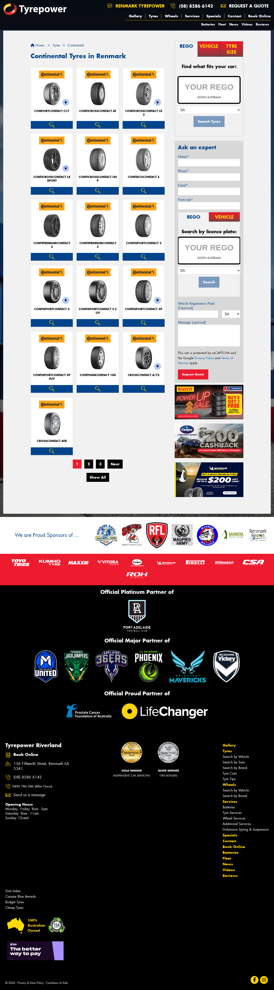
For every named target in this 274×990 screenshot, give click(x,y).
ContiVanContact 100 (98, 375)
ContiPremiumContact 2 (51, 245)
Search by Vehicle (236, 756)
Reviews (262, 24)
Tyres (153, 16)
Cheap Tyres (14, 907)
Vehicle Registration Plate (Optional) (196, 305)
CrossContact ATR (52, 441)
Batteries (208, 24)
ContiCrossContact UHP (98, 178)
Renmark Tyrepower (139, 6)
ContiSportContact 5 (52, 309)
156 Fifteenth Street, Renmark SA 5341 (41, 766)
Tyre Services (232, 813)
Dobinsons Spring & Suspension (246, 829)
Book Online (259, 16)
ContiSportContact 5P (143, 309)
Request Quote (193, 374)
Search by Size (234, 762)
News (233, 24)
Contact (234, 16)
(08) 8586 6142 (196, 6)
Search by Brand (235, 768)
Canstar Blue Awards (20, 896)
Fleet (222, 24)
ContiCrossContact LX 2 (143, 112)
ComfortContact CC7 (51, 111)
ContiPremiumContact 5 (97, 245)
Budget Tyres (14, 902)
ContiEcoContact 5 (143, 177)
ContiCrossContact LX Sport (51, 178)
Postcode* (185, 199)
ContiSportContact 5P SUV (51, 377)
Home (39, 45)
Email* (183, 185)
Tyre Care (230, 773)
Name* (183, 156)
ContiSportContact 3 (143, 243)
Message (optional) (192, 322)
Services (192, 16)
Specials (213, 16)
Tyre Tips (229, 779)
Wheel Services (234, 818)
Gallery (135, 16)
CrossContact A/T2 (143, 375)
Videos (247, 24)
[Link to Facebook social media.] (255, 980)
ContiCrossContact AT (97, 111)
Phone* (183, 171)
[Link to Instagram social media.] (264, 980)
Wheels (171, 16)
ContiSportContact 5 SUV (98, 311)
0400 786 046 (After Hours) (32, 786)
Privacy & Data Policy (30, 983)
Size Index (13, 891)
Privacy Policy (204, 358)
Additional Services (237, 824)
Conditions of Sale (57, 983)
